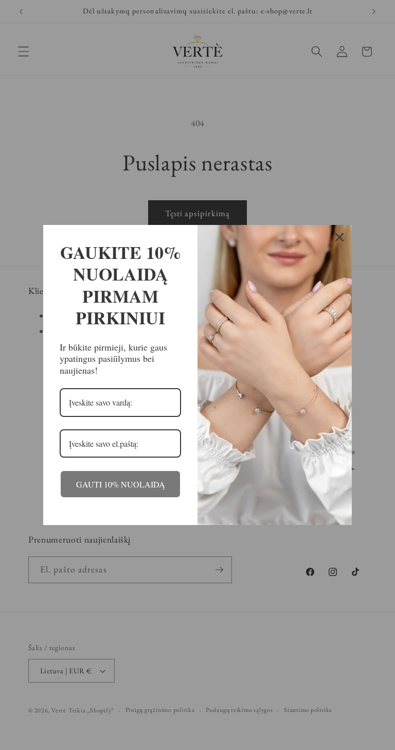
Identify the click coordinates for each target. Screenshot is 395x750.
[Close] (339, 237)
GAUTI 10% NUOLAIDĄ (120, 484)
